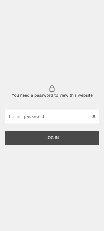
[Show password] (94, 116)
